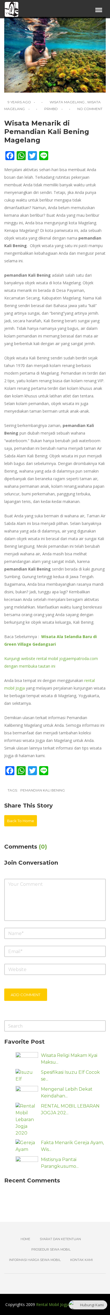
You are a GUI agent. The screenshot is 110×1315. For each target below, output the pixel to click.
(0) (43, 846)
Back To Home (20, 820)
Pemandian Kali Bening (42, 790)
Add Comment (25, 994)
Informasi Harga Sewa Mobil (35, 1260)
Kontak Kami (81, 1260)
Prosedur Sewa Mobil (51, 1249)
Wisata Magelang (67, 102)
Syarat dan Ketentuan (60, 1239)
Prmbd (51, 109)
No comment (89, 109)
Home (25, 1239)
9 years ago (19, 102)
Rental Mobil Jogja (52, 1304)
